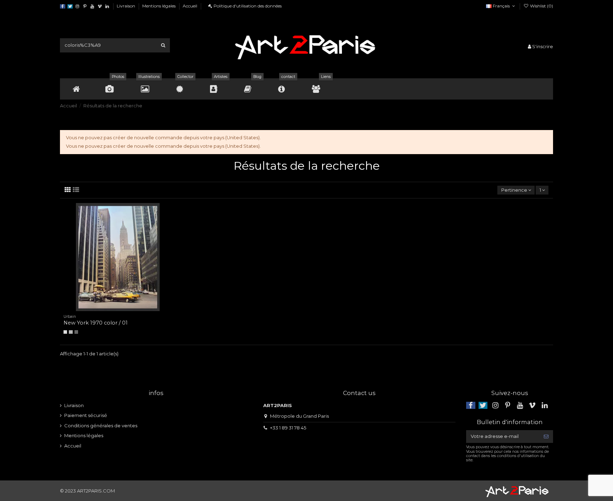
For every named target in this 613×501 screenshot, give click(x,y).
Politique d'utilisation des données (248, 6)
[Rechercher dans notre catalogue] (163, 45)
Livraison (126, 6)
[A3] (70, 332)
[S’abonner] (546, 436)
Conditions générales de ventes (100, 425)
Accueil (190, 6)
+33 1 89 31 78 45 (288, 427)
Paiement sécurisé (85, 415)
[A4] (65, 332)
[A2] (76, 332)
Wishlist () (541, 6)
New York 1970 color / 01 (95, 323)
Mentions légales (159, 6)
